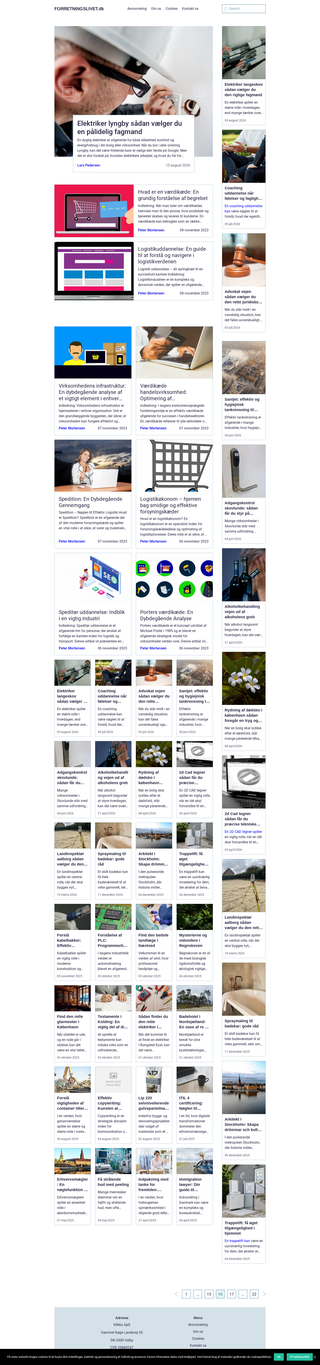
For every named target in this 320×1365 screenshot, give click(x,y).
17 (231, 1294)
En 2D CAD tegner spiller (243, 832)
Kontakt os (190, 9)
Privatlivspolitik (300, 1356)
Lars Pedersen (88, 165)
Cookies (171, 9)
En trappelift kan (237, 1241)
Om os (156, 9)
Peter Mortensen (151, 230)
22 (254, 1294)
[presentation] (63, 91)
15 (209, 1294)
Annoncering (137, 9)
